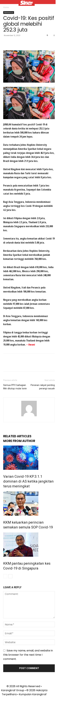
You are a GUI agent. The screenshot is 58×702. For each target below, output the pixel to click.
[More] (36, 42)
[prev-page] (5, 576)
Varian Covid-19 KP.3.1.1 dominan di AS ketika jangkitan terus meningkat (28, 481)
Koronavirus (8, 12)
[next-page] (10, 576)
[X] (14, 42)
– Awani (30, 344)
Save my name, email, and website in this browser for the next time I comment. (28, 655)
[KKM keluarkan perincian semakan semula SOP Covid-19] (29, 503)
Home (6, 7)
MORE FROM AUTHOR (19, 441)
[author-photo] (29, 416)
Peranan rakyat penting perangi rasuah (43, 387)
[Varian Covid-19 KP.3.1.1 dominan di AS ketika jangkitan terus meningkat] (29, 458)
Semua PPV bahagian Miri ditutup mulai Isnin (15, 387)
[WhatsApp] (28, 42)
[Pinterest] (21, 42)
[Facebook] (6, 42)
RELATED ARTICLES (17, 436)
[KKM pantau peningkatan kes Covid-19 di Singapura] (29, 544)
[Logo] (26, 3)
